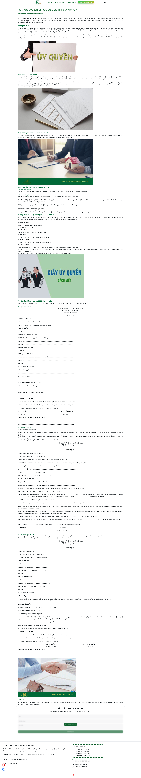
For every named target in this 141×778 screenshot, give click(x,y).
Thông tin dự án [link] (70, 2)
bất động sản (48, 536)
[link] (38, 2)
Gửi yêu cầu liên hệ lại (70, 724)
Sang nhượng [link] (59, 2)
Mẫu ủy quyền (22, 18)
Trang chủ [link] (50, 2)
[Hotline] (3, 765)
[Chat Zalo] (3, 769)
